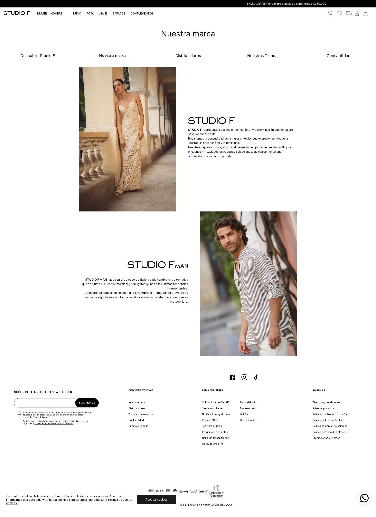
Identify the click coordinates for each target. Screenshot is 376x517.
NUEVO (76, 13)
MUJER (42, 13)
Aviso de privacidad (324, 408)
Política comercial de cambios (330, 426)
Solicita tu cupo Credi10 (216, 402)
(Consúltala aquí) (41, 417)
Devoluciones (248, 420)
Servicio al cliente (212, 408)
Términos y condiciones (326, 402)
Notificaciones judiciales (216, 414)
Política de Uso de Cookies (328, 420)
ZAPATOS (119, 13)
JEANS (103, 13)
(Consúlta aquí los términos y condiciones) (53, 423)
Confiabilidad (136, 420)
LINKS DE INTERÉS (212, 390)
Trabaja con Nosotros (140, 414)
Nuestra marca (137, 402)
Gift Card (245, 414)
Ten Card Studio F (212, 426)
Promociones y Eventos (326, 438)
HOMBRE (56, 13)
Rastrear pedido (249, 408)
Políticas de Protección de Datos (332, 414)
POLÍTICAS (319, 390)
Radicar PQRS (210, 420)
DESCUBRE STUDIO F (140, 390)
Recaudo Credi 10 (212, 444)
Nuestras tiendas (138, 426)
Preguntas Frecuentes (215, 432)
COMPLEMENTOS (142, 13)
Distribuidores (136, 408)
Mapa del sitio (248, 402)
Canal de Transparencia (215, 438)
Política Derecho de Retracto (329, 432)
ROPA (90, 13)
